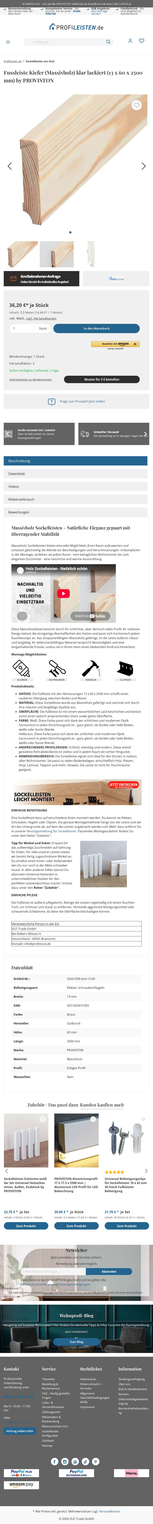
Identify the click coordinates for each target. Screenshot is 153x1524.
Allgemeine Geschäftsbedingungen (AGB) (95, 1397)
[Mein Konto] (130, 42)
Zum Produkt (26, 1226)
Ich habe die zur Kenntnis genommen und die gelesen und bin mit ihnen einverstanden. (76, 1292)
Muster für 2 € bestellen (101, 379)
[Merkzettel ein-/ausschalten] (137, 105)
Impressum (87, 1407)
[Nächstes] (143, 167)
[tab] (75, 460)
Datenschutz (88, 1379)
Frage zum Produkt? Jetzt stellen (82, 401)
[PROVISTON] (116, 279)
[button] (115, 345)
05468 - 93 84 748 (18, 1396)
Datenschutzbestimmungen (38, 1292)
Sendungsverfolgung (131, 1379)
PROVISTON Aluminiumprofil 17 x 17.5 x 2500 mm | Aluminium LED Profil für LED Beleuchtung (76, 1185)
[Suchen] (108, 42)
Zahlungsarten (51, 1412)
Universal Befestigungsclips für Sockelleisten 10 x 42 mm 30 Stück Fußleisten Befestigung (126, 1185)
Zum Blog (76, 1342)
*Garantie (48, 1379)
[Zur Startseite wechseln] (76, 26)
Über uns (124, 1384)
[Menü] (8, 41)
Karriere (123, 1394)
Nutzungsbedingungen (74, 1284)
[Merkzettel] (142, 42)
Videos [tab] (13, 486)
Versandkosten (109, 1511)
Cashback (48, 1440)
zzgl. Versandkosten (41, 318)
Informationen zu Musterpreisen (30, 379)
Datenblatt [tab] (16, 473)
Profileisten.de (13, 61)
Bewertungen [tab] (18, 512)
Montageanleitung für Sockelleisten (51, 831)
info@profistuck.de (17, 1422)
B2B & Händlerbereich (132, 1389)
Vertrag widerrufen (19, 1431)
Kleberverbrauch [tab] (21, 499)
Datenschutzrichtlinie (36, 1284)
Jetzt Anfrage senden (99, 12)
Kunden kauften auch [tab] (102, 1105)
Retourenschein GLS (55, 1426)
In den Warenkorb (97, 328)
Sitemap (47, 1445)
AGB (94, 1292)
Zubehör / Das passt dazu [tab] (52, 1105)
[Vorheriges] (8, 167)
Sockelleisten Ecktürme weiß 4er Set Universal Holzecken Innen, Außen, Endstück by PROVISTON (25, 1185)
